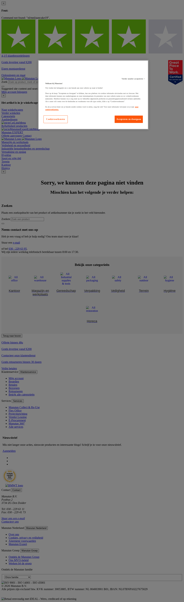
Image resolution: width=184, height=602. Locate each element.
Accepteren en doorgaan (128, 119)
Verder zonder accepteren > (133, 79)
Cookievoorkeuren (55, 119)
